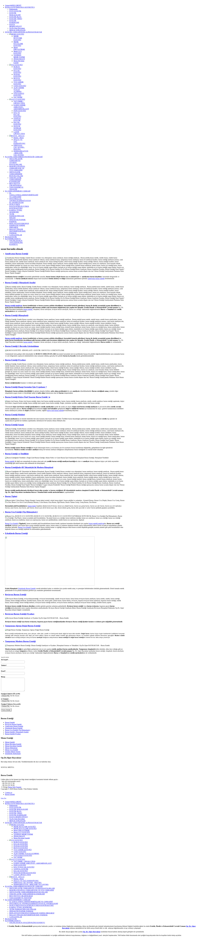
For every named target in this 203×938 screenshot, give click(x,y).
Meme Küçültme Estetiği (13, 746)
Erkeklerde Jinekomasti (13, 753)
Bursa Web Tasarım (14, 787)
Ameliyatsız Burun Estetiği (16, 254)
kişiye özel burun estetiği (55, 410)
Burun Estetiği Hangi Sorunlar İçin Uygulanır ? (26, 387)
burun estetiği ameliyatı (96, 523)
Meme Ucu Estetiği (11, 750)
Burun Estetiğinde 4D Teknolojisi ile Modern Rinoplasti (29, 467)
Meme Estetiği (10, 742)
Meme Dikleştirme (11, 748)
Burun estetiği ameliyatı (13, 305)
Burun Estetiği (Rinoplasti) (16, 315)
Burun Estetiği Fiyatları (15, 360)
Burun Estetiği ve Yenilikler (17, 454)
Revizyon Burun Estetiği (15, 594)
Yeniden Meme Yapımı (12, 752)
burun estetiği (27, 309)
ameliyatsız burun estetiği (96, 278)
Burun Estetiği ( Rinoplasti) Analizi (20, 282)
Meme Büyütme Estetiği (13, 744)
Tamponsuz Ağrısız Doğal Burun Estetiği (22, 626)
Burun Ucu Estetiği (11, 523)
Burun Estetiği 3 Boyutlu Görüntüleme (22, 346)
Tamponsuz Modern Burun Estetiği (20, 641)
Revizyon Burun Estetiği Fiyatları (19, 614)
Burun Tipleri (11, 496)
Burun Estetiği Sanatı (14, 425)
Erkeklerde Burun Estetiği (16, 533)
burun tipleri (32, 506)
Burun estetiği (9, 461)
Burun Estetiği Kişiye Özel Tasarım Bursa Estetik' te (27, 397)
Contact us (8, 792)
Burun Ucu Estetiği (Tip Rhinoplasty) (21, 512)
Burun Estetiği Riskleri (15, 415)
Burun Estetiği (10, 722)
